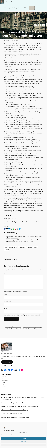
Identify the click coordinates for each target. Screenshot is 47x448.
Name (5, 294)
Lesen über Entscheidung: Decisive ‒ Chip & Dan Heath (15, 417)
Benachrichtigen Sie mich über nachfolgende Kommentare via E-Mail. (22, 315)
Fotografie (3, 378)
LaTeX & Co (3, 382)
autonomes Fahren (13, 247)
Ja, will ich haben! (7, 362)
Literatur (3, 384)
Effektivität (3, 376)
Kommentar (7, 274)
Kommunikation (4, 380)
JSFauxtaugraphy (19, 222)
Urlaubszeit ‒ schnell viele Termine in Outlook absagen (14, 410)
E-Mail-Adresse (8, 301)
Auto (6, 247)
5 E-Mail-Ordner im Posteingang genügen (11, 413)
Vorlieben (23, 445)
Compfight (28, 222)
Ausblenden (23, 441)
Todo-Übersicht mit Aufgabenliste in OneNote (12, 403)
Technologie (15, 40)
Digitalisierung (22, 247)
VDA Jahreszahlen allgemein (13, 219)
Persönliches (3, 386)
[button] (5, 229)
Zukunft (35, 247)
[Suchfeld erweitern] (32, 8)
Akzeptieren (23, 438)
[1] (17, 58)
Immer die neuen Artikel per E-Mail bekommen (15, 291)
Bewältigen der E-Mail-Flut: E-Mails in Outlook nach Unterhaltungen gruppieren (21, 406)
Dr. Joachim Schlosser (9, 1)
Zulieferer (7, 249)
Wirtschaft (29, 247)
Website (6, 308)
